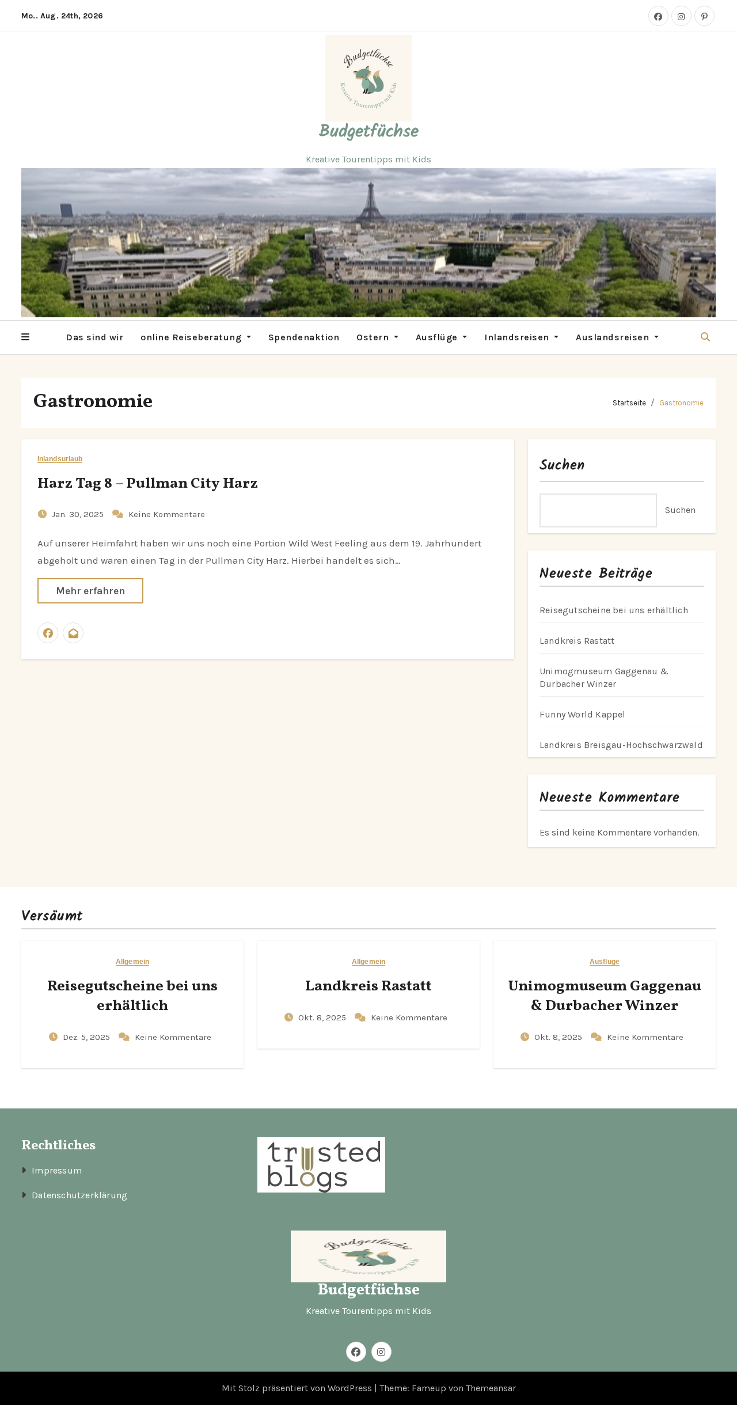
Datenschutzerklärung (79, 1195)
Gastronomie (681, 402)
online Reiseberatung (192, 337)
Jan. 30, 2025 (79, 514)
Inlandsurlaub (59, 459)
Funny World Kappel (583, 714)
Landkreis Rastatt (577, 640)
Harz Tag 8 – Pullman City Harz (147, 483)
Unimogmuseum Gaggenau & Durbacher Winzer (604, 996)
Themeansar (491, 1388)
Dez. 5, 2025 (87, 1037)
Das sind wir (94, 337)
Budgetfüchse (369, 132)
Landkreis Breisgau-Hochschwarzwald (621, 744)
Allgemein (132, 962)
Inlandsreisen (518, 337)
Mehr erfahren (90, 591)
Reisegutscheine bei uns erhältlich (614, 610)
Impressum (57, 1170)
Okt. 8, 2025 (323, 1017)
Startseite (629, 402)
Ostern (374, 337)
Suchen (563, 465)
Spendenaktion (304, 337)
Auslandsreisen (614, 337)
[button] (25, 337)
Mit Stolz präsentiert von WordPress (298, 1388)
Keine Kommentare (166, 514)
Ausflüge (438, 337)
